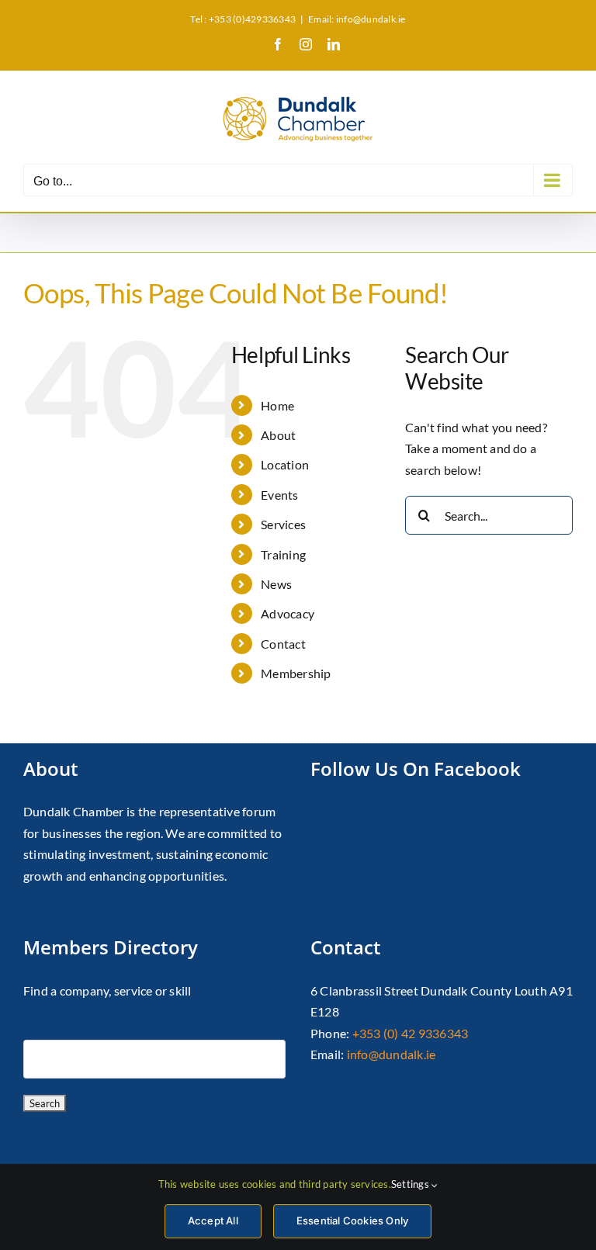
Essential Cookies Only (352, 1220)
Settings (411, 1184)
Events (279, 494)
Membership (296, 673)
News (276, 584)
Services (283, 524)
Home (277, 405)
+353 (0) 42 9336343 (410, 1033)
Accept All (213, 1220)
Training (283, 554)
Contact (283, 643)
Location (285, 464)
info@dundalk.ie (391, 1054)
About (278, 435)
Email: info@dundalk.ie (356, 19)
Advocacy (287, 613)
